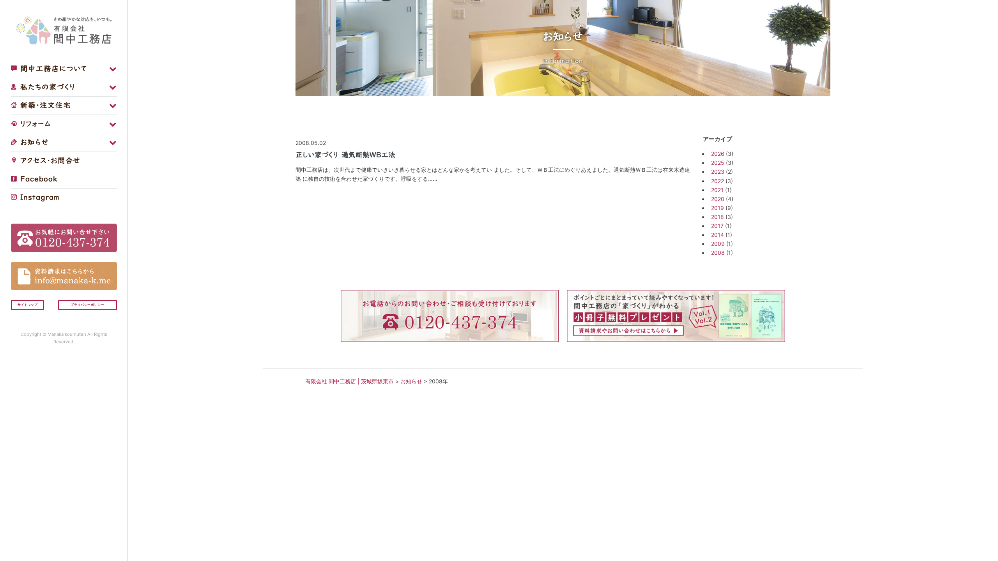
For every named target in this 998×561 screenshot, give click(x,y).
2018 (717, 216)
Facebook (37, 178)
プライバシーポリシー (87, 305)
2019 (717, 208)
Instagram (39, 197)
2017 (717, 225)
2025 (717, 162)
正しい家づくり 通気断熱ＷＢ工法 (345, 154)
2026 (717, 153)
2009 (718, 243)
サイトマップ (27, 305)
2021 (717, 190)
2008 (718, 252)
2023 (717, 171)
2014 (717, 234)
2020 (717, 199)
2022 (717, 181)
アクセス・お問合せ (49, 160)
